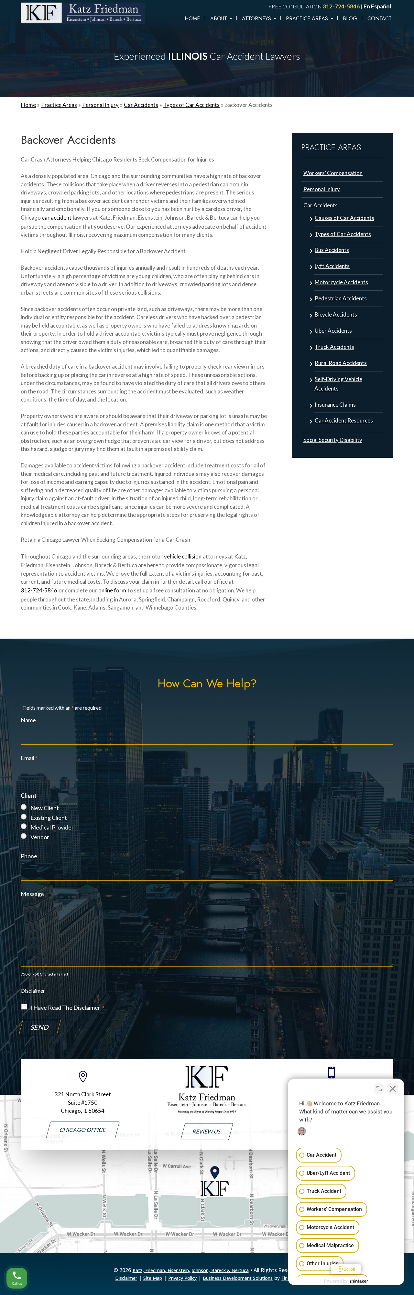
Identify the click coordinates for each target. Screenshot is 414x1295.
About (218, 18)
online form (112, 590)
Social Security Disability (332, 439)
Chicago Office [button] (83, 1129)
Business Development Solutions (238, 1278)
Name (28, 720)
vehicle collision (183, 556)
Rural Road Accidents (341, 363)
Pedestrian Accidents (341, 298)
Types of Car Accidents (343, 234)
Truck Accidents (334, 346)
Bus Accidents (332, 249)
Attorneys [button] (256, 18)
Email (29, 757)
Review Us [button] (207, 1131)
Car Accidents (320, 205)
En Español (377, 6)
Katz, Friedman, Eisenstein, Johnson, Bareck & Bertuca (191, 1270)
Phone (29, 856)
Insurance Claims (335, 404)
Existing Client (48, 817)
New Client (44, 807)
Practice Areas (307, 18)
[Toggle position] (379, 1088)
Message (32, 893)
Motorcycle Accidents (341, 282)
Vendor (39, 837)
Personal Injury (321, 189)
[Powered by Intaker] (359, 1281)
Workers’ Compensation (333, 173)
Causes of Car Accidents (344, 217)
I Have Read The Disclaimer (67, 1007)
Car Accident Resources (344, 420)
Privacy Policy (182, 1278)
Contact (379, 18)
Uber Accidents (333, 330)
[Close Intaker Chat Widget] (392, 1088)
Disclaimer (33, 990)
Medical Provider (52, 827)
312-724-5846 (341, 6)
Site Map (152, 1278)
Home (192, 18)
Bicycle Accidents (336, 314)
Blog (350, 18)
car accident (56, 217)
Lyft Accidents (332, 266)
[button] (407, 1285)
